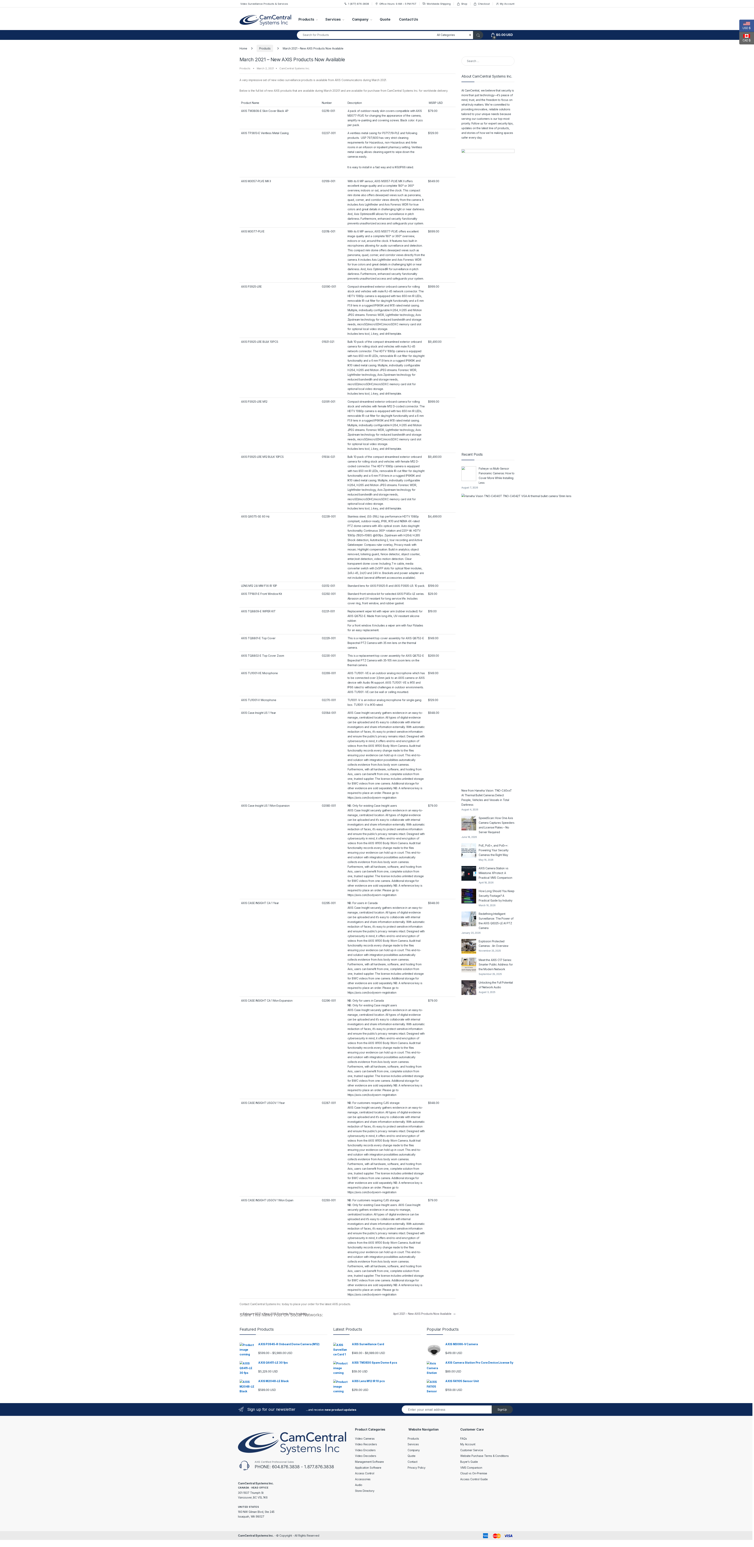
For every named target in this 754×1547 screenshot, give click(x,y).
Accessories (363, 1479)
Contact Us (408, 19)
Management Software (369, 1461)
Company (360, 19)
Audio (358, 1485)
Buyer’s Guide (469, 1461)
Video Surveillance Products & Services (264, 3)
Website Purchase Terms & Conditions (484, 1455)
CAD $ (745, 40)
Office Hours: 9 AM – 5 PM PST (397, 3)
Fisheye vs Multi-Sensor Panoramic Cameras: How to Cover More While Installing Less (496, 475)
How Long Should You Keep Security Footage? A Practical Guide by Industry (496, 895)
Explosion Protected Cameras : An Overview (493, 944)
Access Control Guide (474, 1479)
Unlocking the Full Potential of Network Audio (496, 985)
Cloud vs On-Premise (473, 1473)
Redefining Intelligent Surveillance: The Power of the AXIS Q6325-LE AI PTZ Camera (496, 921)
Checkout (484, 3)
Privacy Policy (416, 1467)
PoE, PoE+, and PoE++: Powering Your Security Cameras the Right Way (494, 850)
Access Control (364, 1473)
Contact (412, 1461)
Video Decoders (365, 1455)
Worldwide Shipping (438, 3)
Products (306, 19)
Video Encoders (365, 1450)
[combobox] (366, 35)
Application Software (368, 1467)
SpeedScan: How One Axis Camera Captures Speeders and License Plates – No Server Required (496, 825)
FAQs (463, 1438)
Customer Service (471, 1450)
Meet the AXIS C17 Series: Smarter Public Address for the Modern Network (496, 964)
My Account (507, 3)
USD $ (745, 28)
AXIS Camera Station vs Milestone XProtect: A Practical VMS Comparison (495, 873)
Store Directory (364, 1490)
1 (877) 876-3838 (358, 3)
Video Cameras (365, 1438)
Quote (385, 19)
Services (333, 19)
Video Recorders (366, 1444)
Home (243, 48)
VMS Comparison (471, 1467)
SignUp (502, 1409)
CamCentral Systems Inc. (294, 68)
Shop (464, 3)
